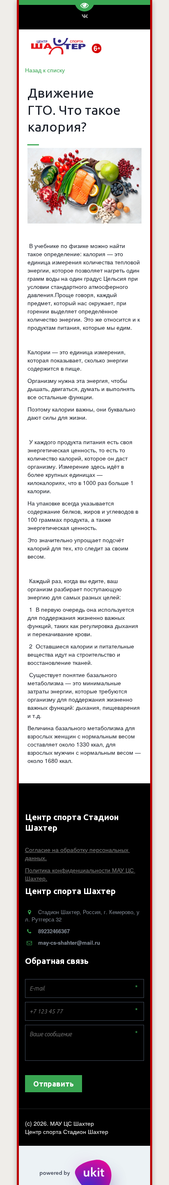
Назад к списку (45, 70)
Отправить (53, 1084)
